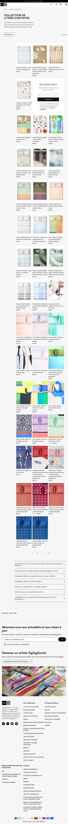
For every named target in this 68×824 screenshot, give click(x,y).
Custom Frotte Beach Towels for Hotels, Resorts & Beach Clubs (32, 809)
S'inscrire (48, 99)
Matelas (25, 747)
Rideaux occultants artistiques (33, 722)
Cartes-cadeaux (28, 760)
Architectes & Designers (52, 719)
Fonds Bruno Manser (8, 782)
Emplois (47, 710)
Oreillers (26, 751)
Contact (47, 725)
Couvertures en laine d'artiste (33, 733)
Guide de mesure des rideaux (32, 791)
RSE (3, 771)
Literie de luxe (28, 713)
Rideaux (25, 719)
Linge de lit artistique (30, 716)
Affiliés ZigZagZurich (51, 716)
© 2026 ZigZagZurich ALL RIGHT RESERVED (34, 821)
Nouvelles (48, 722)
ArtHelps (5, 779)
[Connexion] (56, 5)
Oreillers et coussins (30, 739)
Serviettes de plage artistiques (33, 757)
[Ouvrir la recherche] (51, 5)
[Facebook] (3, 724)
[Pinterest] (16, 724)
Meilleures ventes (29, 710)
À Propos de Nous (50, 706)
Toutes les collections (30, 706)
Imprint (25, 778)
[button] (61, 5)
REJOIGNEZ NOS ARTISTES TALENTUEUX (16, 661)
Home (5, 9)
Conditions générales (30, 769)
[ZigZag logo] (3, 4)
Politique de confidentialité (32, 775)
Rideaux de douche (29, 754)
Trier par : (11, 34)
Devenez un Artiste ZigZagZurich (55, 713)
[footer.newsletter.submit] (62, 639)
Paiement (26, 781)
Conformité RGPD (28, 785)
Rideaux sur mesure (29, 725)
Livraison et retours (30, 772)
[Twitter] (7, 724)
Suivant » (48, 553)
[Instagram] (12, 724)
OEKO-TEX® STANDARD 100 (31, 794)
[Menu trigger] (66, 4)
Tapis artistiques (28, 736)
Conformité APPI (28, 788)
